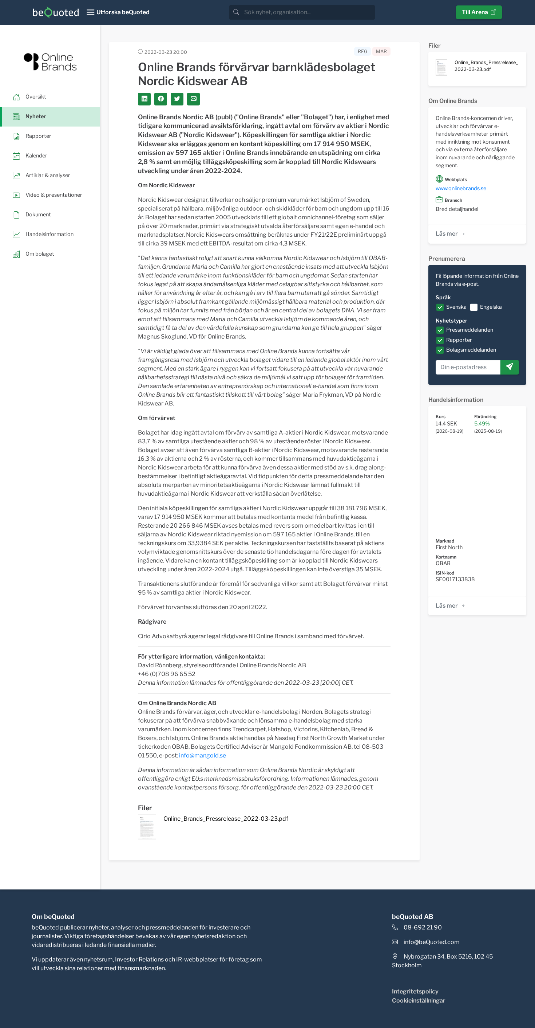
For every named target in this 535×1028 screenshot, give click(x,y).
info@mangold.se (202, 755)
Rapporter (459, 340)
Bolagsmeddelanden (471, 350)
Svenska (456, 307)
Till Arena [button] (475, 12)
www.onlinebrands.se (461, 188)
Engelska (491, 307)
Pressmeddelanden (469, 330)
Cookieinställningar (418, 1000)
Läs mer (447, 233)
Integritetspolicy (415, 991)
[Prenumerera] (509, 367)
